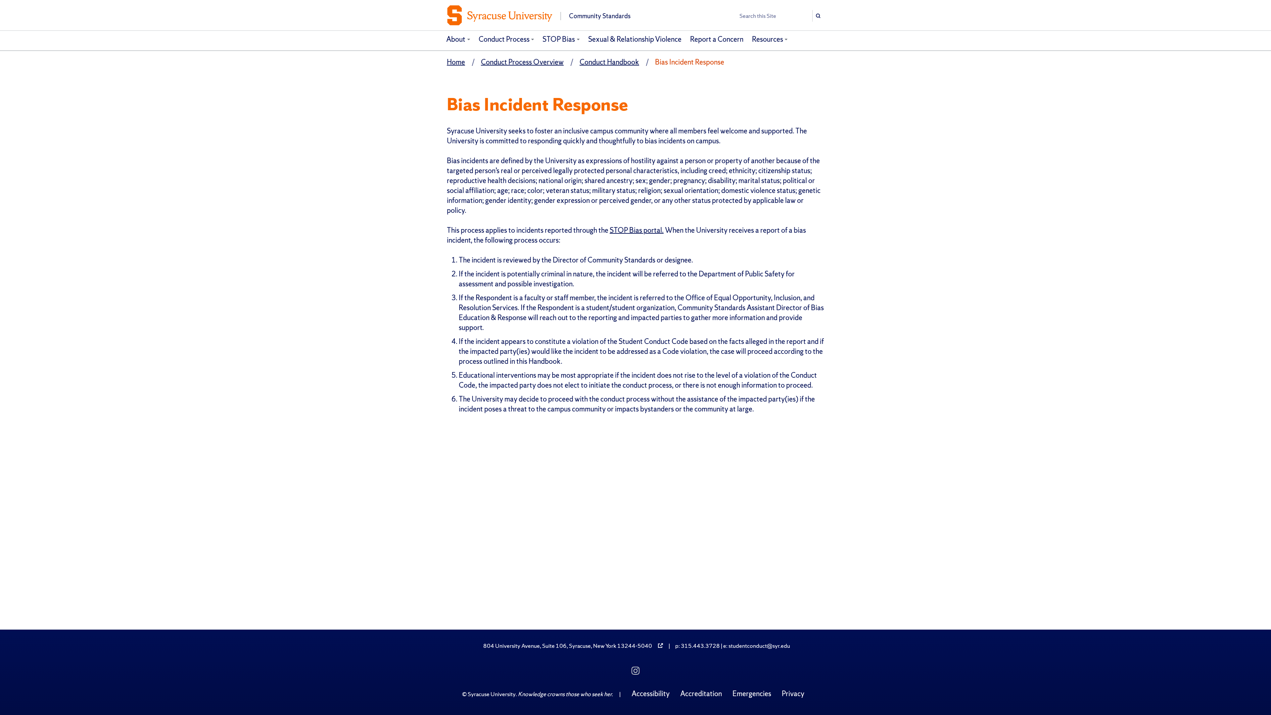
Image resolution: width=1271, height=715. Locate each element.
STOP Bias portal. (637, 230)
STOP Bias (558, 39)
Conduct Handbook (609, 62)
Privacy (793, 693)
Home (456, 62)
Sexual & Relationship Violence (635, 39)
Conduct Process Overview (522, 62)
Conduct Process (504, 39)
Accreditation (701, 693)
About (455, 39)
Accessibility (651, 693)
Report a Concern (716, 39)
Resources (767, 39)
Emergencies (751, 693)
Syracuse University (492, 694)
